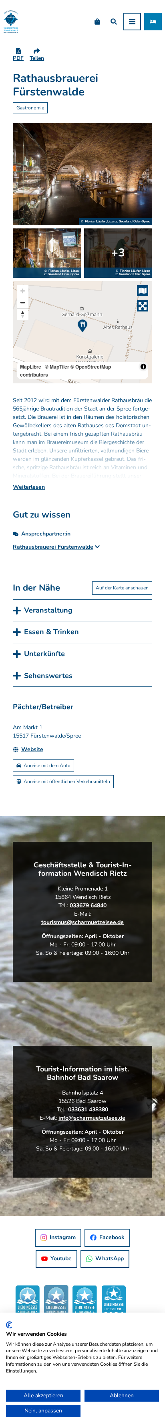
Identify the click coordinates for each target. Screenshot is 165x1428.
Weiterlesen (29, 487)
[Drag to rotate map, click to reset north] (22, 314)
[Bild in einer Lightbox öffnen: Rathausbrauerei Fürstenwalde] (82, 174)
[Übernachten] (153, 21)
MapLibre (30, 366)
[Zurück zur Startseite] (10, 22)
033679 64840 (88, 905)
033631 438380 (88, 1109)
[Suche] (113, 21)
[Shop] (97, 21)
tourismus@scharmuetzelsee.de (82, 922)
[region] (82, 332)
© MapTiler (57, 366)
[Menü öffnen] (132, 21)
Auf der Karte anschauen (122, 588)
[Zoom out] (22, 302)
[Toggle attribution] (143, 366)
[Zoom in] (22, 291)
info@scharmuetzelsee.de (91, 1118)
